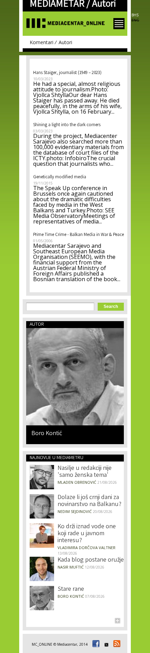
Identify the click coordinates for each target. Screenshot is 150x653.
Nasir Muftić (71, 567)
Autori (65, 42)
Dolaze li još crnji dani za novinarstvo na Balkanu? (89, 501)
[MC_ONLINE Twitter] (105, 644)
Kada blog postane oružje (91, 560)
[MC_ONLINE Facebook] (95, 644)
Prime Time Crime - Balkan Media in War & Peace (78, 235)
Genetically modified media (59, 177)
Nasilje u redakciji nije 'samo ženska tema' (85, 472)
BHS (135, 15)
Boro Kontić (46, 433)
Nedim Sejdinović (75, 511)
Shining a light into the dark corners (66, 125)
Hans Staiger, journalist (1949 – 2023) (67, 73)
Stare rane (71, 589)
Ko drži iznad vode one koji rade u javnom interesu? (87, 533)
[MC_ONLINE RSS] (116, 644)
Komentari (41, 42)
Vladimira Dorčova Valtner (86, 547)
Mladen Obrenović (77, 482)
